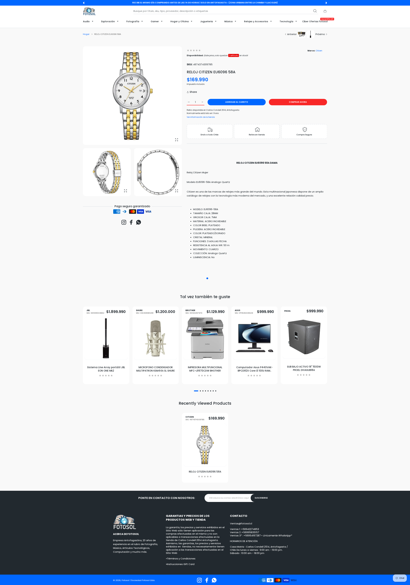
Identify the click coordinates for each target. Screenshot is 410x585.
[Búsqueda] (315, 11)
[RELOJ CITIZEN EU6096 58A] (205, 444)
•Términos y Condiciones (180, 558)
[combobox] (225, 11)
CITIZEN (195, 418)
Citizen (319, 50)
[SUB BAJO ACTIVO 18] (303, 337)
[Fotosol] (89, 11)
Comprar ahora (298, 102)
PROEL (287, 311)
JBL (95, 311)
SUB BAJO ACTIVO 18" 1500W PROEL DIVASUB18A (304, 368)
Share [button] (193, 92)
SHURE (144, 311)
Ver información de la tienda (201, 117)
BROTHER (193, 311)
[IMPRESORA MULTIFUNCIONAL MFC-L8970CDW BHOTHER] (205, 338)
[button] (83, 3)
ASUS (244, 311)
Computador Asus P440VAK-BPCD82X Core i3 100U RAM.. (254, 369)
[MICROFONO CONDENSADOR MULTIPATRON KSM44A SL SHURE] (155, 338)
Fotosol (126, 580)
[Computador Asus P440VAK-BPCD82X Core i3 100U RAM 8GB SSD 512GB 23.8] (254, 338)
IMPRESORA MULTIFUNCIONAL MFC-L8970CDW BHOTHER (205, 369)
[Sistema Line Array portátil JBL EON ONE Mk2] (106, 338)
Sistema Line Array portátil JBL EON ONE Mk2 (106, 369)
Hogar (86, 34)
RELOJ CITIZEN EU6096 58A (205, 471)
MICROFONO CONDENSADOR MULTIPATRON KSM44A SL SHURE (155, 369)
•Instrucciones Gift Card (180, 564)
